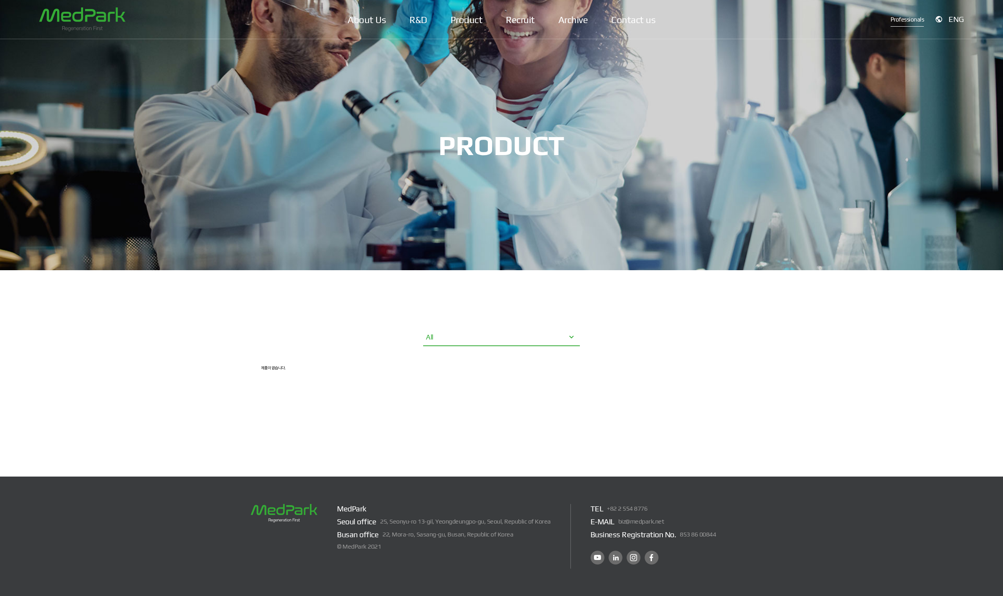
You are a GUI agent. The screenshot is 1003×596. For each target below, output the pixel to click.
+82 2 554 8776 (627, 508)
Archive (573, 19)
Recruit (520, 19)
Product (467, 19)
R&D (418, 19)
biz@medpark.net (641, 521)
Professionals (907, 19)
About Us (367, 19)
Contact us (633, 19)
